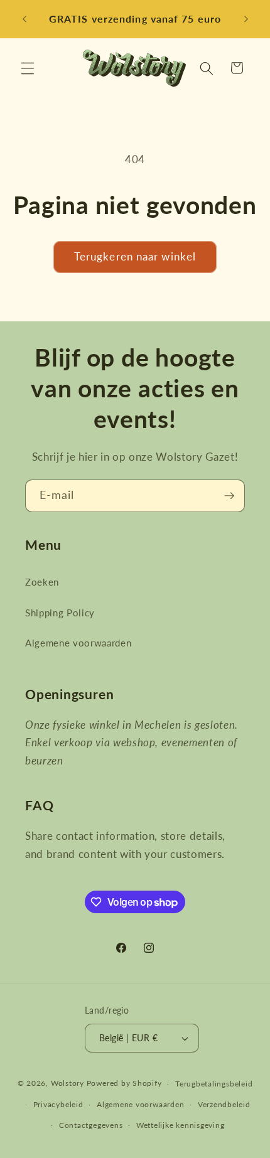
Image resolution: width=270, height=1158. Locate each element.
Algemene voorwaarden (78, 642)
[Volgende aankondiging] (246, 19)
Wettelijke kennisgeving (180, 1125)
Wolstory (69, 1083)
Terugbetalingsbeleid (213, 1083)
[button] (28, 68)
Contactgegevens (91, 1125)
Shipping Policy (60, 612)
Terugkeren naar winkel (135, 256)
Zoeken (42, 581)
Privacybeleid (58, 1104)
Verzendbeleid (224, 1104)
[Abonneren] (229, 496)
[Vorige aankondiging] (24, 19)
